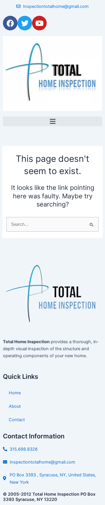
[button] (52, 121)
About (15, 406)
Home (15, 392)
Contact (17, 419)
